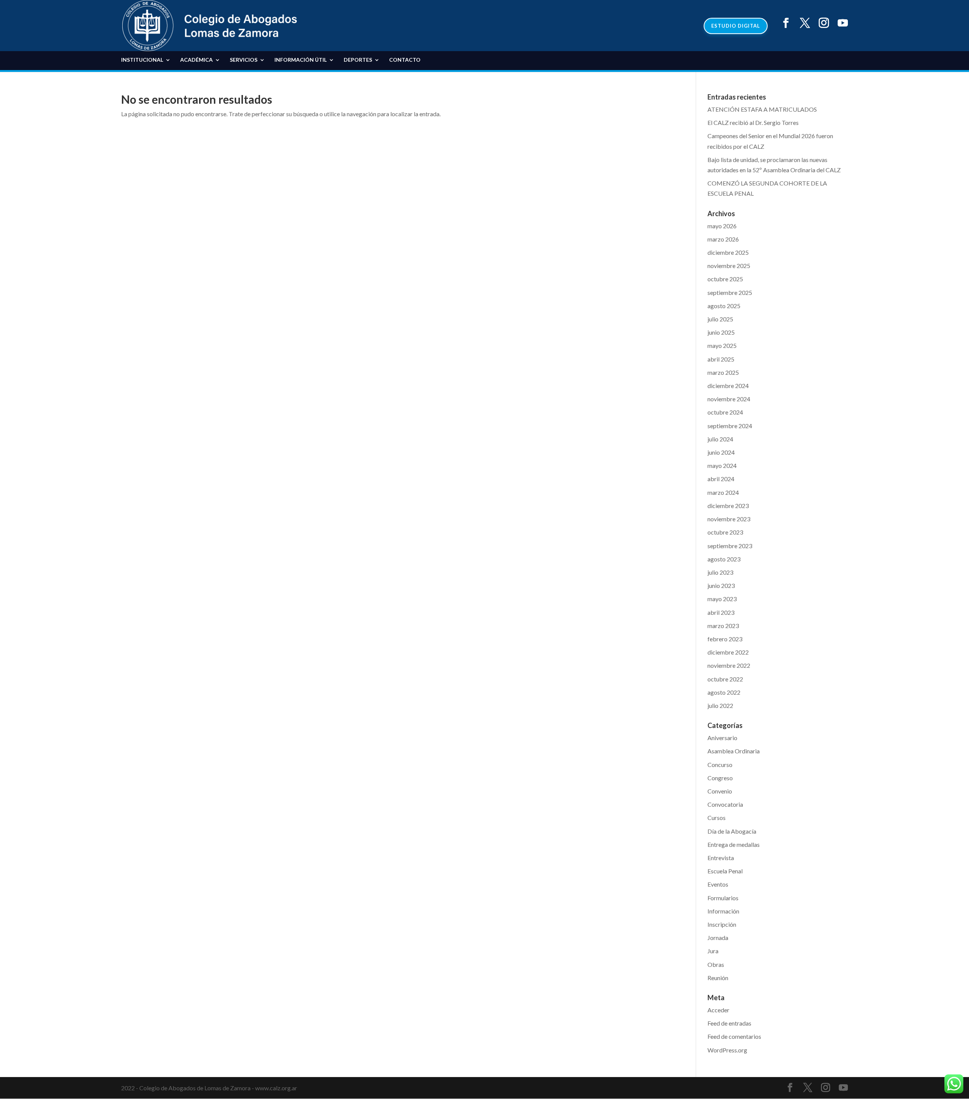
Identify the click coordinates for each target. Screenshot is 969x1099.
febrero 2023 (724, 638)
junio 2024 (721, 452)
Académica (196, 60)
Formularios (722, 897)
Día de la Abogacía (731, 831)
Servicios (243, 60)
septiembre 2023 (729, 545)
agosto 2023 (723, 559)
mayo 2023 (722, 598)
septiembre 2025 (729, 292)
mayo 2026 (722, 225)
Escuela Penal (725, 871)
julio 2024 (720, 439)
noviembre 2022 (728, 665)
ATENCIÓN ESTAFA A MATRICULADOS (762, 109)
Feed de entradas (729, 1023)
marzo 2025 (723, 372)
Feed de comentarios (734, 1036)
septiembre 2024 (729, 425)
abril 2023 (720, 612)
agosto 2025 (723, 305)
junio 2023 (721, 585)
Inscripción (721, 924)
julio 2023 (720, 572)
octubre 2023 (725, 532)
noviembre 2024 (728, 398)
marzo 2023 (723, 625)
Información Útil (300, 60)
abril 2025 (720, 359)
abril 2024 (720, 478)
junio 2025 (721, 332)
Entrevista (720, 857)
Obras (715, 964)
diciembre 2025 (728, 252)
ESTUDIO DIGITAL (735, 26)
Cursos (716, 817)
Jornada (717, 937)
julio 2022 (720, 705)
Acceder (718, 1009)
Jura (712, 950)
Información (723, 911)
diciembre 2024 (728, 385)
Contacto (405, 60)
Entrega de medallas (733, 844)
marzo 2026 (723, 239)
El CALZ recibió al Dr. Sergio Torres (753, 122)
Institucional (142, 60)
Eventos (717, 884)
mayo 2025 (722, 345)
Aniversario (722, 737)
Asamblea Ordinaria (733, 750)
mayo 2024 (722, 465)
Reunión (717, 977)
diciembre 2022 (728, 652)
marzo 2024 (723, 492)
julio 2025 (720, 319)
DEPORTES (358, 60)
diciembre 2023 (728, 505)
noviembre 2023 (728, 518)
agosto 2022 (723, 692)
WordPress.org (727, 1050)
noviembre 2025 (728, 265)
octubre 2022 (725, 679)
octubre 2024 (725, 412)
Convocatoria (725, 804)
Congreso (720, 777)
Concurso (719, 764)
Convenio (719, 791)
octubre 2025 (725, 278)
